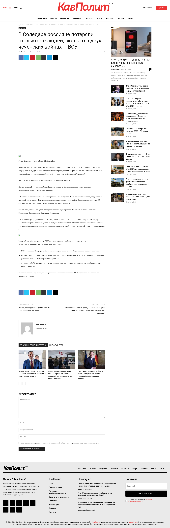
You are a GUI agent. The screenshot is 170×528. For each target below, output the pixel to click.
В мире (80, 498)
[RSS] (26, 503)
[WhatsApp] (38, 57)
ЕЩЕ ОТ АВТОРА (56, 345)
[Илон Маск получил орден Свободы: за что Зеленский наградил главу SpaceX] (117, 89)
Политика (29, 25)
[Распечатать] (43, 57)
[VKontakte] (12, 510)
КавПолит (24, 52)
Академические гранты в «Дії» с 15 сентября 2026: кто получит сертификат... (138, 143)
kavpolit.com (133, 522)
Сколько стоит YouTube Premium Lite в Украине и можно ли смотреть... (131, 62)
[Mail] (19, 503)
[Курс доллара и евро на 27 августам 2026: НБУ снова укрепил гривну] (117, 131)
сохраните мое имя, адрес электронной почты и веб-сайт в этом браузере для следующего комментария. (60, 443)
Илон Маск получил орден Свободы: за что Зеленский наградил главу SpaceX (137, 88)
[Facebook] (21, 57)
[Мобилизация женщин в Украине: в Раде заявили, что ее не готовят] (117, 197)
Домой (21, 25)
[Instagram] (12, 503)
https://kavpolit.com (41, 328)
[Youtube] (19, 510)
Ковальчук (115, 69)
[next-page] (24, 383)
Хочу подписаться (145, 493)
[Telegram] (49, 57)
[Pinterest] (32, 57)
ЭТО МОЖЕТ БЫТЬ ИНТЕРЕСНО (33, 345)
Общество (81, 510)
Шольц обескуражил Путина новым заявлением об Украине (34, 309)
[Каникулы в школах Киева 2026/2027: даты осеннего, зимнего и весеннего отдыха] (117, 169)
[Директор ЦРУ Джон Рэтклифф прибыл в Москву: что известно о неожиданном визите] (32, 359)
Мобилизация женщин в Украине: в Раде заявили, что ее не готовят (138, 196)
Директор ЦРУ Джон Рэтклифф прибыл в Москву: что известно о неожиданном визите (32, 373)
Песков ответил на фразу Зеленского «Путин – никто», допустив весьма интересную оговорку (85, 310)
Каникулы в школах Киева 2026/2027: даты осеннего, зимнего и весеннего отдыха (138, 169)
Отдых (80, 489)
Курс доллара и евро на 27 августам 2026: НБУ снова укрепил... (137, 131)
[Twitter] (26, 57)
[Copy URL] (55, 57)
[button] (18, 7)
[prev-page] (20, 383)
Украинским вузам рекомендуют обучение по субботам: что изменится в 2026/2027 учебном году (96, 505)
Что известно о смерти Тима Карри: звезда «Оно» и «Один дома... (138, 156)
